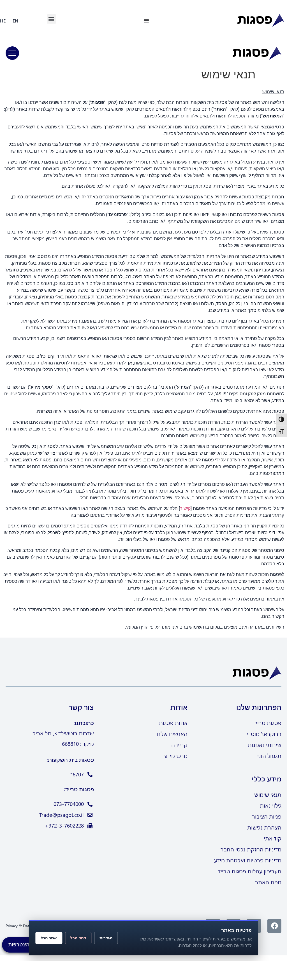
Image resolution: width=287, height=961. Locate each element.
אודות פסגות (173, 722)
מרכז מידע (176, 755)
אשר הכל (49, 938)
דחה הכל (78, 938)
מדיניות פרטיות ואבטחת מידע (247, 860)
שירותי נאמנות (264, 744)
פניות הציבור (266, 816)
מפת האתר (268, 882)
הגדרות (105, 938)
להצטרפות (20, 944)
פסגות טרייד (267, 722)
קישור (185, 508)
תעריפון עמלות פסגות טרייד (249, 871)
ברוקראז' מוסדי (264, 733)
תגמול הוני (269, 755)
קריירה (179, 744)
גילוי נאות (270, 805)
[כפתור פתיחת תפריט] (146, 20)
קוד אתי (272, 838)
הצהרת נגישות (264, 827)
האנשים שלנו (172, 733)
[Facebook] (274, 926)
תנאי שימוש (267, 794)
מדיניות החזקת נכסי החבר (251, 849)
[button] (51, 19)
